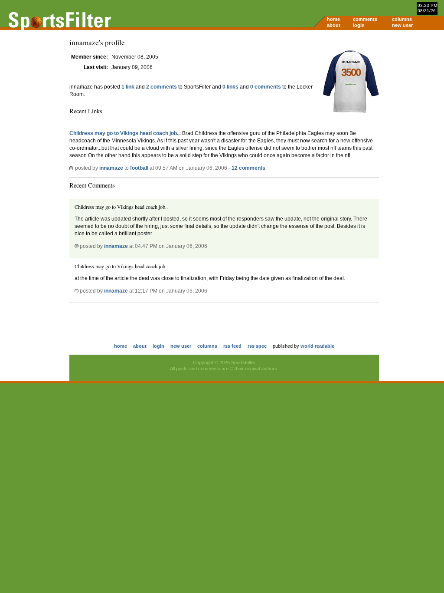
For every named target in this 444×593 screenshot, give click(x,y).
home (333, 19)
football (139, 168)
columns (402, 19)
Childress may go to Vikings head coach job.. (124, 133)
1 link (127, 87)
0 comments (265, 87)
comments (365, 19)
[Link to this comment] (76, 246)
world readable (317, 346)
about (333, 25)
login (359, 25)
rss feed (232, 346)
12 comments (248, 168)
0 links (230, 87)
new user (402, 25)
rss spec (257, 346)
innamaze (111, 168)
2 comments (161, 87)
